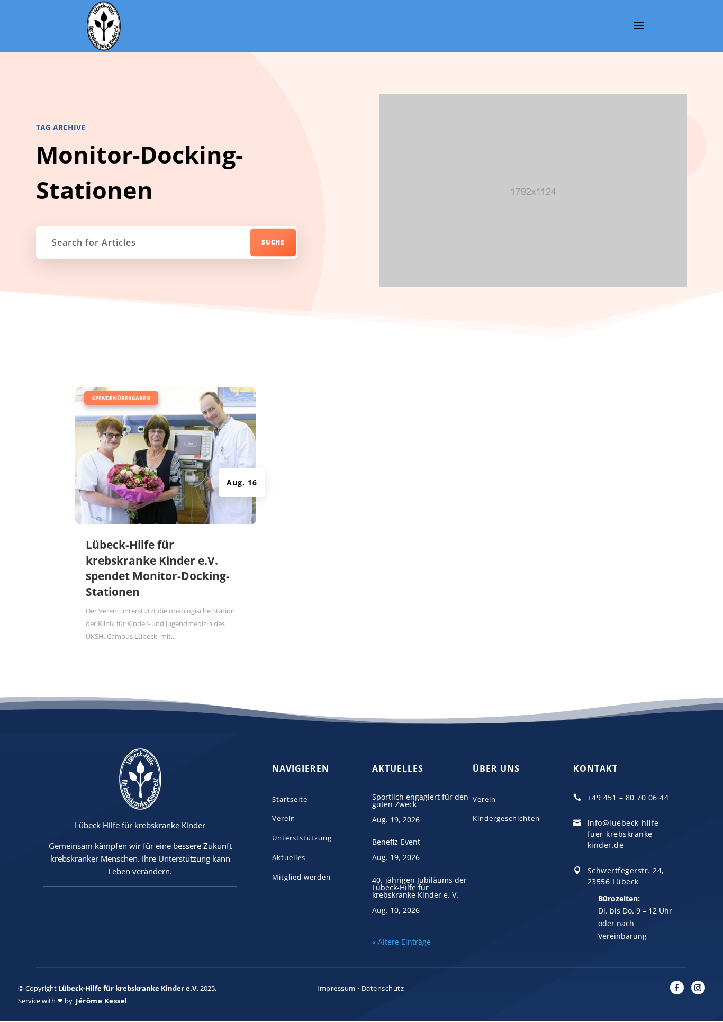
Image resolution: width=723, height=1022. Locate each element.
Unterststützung (302, 838)
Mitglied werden (301, 877)
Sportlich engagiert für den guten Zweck (420, 800)
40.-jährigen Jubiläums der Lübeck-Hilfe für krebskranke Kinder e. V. (419, 887)
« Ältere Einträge (401, 942)
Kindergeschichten (506, 818)
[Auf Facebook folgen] (677, 987)
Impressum (336, 988)
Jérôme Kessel (102, 1001)
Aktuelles (288, 857)
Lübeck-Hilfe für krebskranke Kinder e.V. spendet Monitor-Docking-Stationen (158, 568)
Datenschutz (383, 988)
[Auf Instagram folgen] (698, 987)
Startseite (290, 799)
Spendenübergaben (121, 398)
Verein (283, 818)
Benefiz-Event (396, 842)
